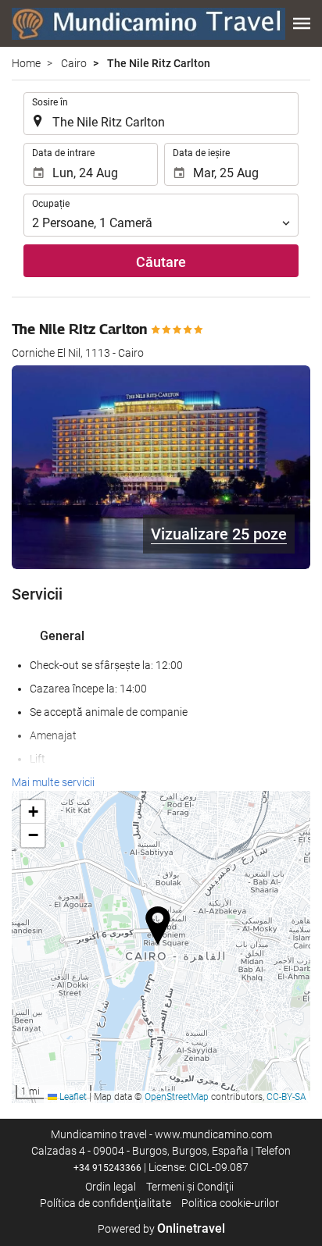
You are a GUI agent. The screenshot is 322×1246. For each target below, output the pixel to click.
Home (26, 63)
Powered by (161, 1229)
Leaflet (72, 1096)
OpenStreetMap (177, 1096)
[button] (301, 23)
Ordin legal (110, 1186)
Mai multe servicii (53, 782)
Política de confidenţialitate (105, 1203)
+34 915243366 (107, 1167)
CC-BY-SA (286, 1096)
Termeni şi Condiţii (190, 1186)
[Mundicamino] (148, 23)
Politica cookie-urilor (230, 1203)
